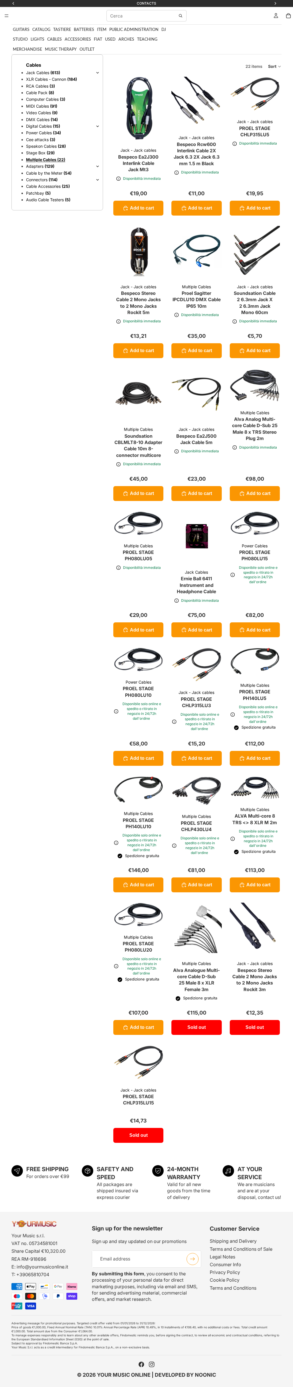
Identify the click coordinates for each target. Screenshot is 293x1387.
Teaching (147, 40)
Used (110, 40)
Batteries (84, 30)
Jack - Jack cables (138, 150)
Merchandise (27, 50)
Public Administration (134, 30)
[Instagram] (151, 1364)
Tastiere (62, 30)
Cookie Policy (224, 1280)
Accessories (78, 40)
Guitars (21, 30)
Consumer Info (225, 1264)
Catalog (41, 30)
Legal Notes (222, 1257)
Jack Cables (196, 572)
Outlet (87, 50)
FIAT (98, 40)
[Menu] (6, 15)
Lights (37, 40)
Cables (54, 40)
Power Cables (255, 545)
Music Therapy (61, 50)
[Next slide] (157, 108)
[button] (275, 66)
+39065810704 (32, 1274)
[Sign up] (193, 1259)
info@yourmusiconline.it (42, 1267)
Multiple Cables (196, 286)
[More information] (118, 178)
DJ (163, 30)
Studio (20, 40)
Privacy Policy (225, 1272)
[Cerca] (180, 15)
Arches (126, 40)
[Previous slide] (119, 108)
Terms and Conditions (233, 1288)
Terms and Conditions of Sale (241, 1249)
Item (101, 30)
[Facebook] (141, 1364)
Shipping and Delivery (233, 1241)
